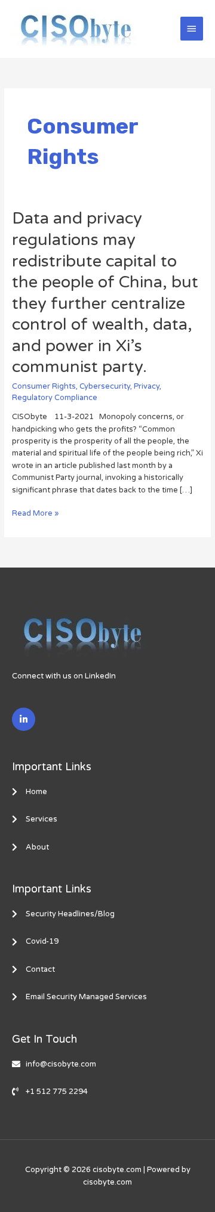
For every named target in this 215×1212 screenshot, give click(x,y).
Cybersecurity (104, 386)
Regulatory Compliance (54, 397)
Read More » (35, 513)
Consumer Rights (44, 386)
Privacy (146, 386)
